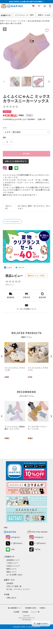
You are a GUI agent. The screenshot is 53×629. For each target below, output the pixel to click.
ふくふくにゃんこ (12, 221)
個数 (4, 137)
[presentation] (2, 356)
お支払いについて (13, 566)
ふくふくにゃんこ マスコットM (15, 369)
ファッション (11, 21)
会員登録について (13, 560)
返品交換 (42, 297)
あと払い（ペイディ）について (18, 589)
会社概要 (16, 612)
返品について (11, 572)
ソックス (21, 21)
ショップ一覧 (35, 612)
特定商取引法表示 (30, 608)
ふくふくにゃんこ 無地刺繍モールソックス (15, 427)
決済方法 (26, 297)
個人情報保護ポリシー (15, 608)
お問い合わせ (11, 598)
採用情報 (25, 612)
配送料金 (10, 297)
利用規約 (42, 608)
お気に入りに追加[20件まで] (16, 161)
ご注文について (12, 563)
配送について (11, 569)
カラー (5, 128)
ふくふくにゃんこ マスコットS (38, 369)
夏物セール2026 (44, 15)
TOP (2, 21)
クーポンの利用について (26, 309)
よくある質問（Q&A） (14, 574)
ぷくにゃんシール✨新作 (24, 15)
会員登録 (9, 583)
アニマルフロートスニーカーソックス (38, 427)
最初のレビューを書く (37, 275)
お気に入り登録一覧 (13, 586)
